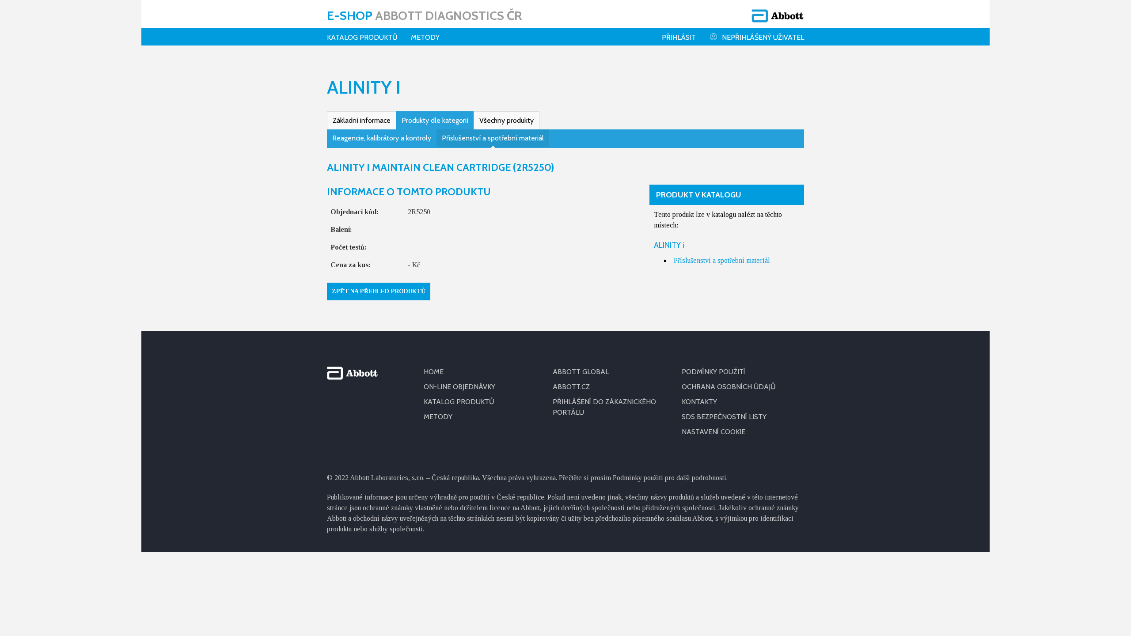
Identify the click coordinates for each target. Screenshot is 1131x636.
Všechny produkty (506, 120)
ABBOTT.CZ (571, 386)
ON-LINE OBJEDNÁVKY (459, 386)
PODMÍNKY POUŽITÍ (713, 371)
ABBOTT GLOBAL (581, 371)
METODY (438, 417)
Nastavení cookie (713, 432)
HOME (434, 371)
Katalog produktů (362, 37)
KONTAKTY (699, 402)
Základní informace (362, 120)
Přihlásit (679, 37)
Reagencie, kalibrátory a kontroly (381, 138)
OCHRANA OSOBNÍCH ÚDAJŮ (729, 386)
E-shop (424, 15)
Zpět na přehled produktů (378, 291)
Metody (425, 37)
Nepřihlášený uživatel (763, 37)
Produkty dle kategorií (435, 120)
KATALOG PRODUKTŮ (459, 402)
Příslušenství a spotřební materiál (493, 138)
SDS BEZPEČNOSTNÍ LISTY (724, 417)
